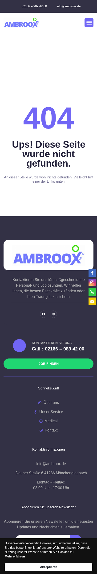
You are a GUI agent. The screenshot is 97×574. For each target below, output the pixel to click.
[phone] (92, 292)
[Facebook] (43, 314)
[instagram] (92, 282)
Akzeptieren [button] (48, 567)
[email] (92, 301)
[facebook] (92, 273)
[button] (89, 22)
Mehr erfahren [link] (15, 556)
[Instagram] (53, 314)
